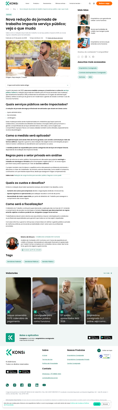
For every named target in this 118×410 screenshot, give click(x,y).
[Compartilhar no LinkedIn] (86, 57)
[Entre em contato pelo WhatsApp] (7, 385)
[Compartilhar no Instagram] (82, 57)
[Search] (89, 3)
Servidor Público (47, 262)
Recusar (105, 404)
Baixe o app (104, 3)
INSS (90, 77)
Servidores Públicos (31, 262)
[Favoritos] (94, 3)
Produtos (36, 3)
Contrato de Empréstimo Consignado (92, 73)
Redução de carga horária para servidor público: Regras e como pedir (38, 175)
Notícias (82, 77)
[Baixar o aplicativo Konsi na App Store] (93, 337)
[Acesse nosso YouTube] (44, 385)
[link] (44, 9)
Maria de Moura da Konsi (55, 38)
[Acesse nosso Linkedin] (36, 385)
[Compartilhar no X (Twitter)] (90, 57)
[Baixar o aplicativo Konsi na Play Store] (106, 337)
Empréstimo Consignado (88, 68)
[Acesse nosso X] (29, 385)
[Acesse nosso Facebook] (21, 385)
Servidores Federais (14, 262)
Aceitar (97, 404)
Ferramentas (47, 3)
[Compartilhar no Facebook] (93, 57)
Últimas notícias (60, 3)
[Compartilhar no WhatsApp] (79, 57)
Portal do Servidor (75, 3)
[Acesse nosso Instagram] (14, 385)
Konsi (27, 3)
